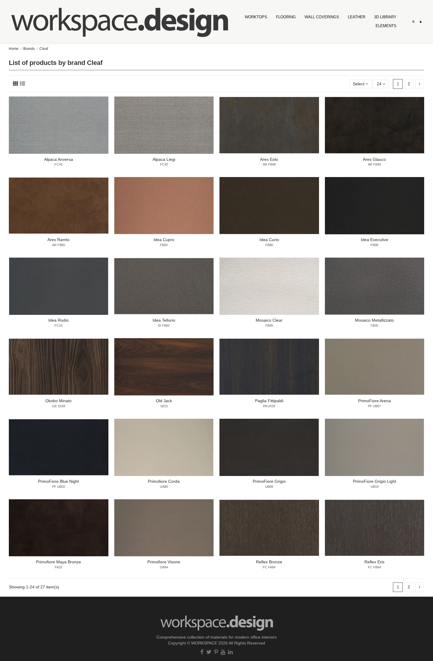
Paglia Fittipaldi (269, 400)
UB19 (375, 486)
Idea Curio (269, 239)
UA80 (164, 486)
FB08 (374, 245)
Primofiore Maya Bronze (58, 561)
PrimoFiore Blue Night (58, 481)
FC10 (58, 325)
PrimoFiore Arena (374, 400)
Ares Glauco (374, 159)
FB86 (269, 245)
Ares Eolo (269, 159)
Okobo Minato (58, 400)
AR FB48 (269, 164)
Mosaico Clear (269, 320)
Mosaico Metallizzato (374, 320)
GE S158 (58, 406)
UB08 (269, 486)
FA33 (58, 567)
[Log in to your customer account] (420, 21)
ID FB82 (164, 325)
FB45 (269, 325)
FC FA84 (269, 567)
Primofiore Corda (164, 481)
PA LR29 (269, 406)
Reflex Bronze (269, 561)
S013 (164, 406)
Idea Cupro (163, 239)
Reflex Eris (374, 561)
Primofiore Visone (163, 561)
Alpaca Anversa (58, 159)
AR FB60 (58, 245)
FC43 (58, 164)
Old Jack (164, 400)
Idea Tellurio (164, 320)
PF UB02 (58, 486)
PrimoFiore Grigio (269, 481)
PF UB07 (374, 406)
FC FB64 (374, 567)
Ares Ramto (58, 239)
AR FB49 (374, 164)
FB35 (374, 325)
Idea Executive (374, 239)
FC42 (164, 164)
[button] (321, 16)
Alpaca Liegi (164, 159)
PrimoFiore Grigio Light (374, 481)
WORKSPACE (204, 643)
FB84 (164, 245)
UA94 (164, 567)
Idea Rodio (58, 320)
